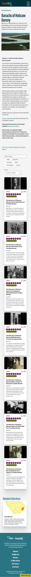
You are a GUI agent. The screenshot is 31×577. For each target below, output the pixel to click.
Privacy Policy (19, 573)
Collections (15, 561)
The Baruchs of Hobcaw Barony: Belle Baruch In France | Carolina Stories (14, 337)
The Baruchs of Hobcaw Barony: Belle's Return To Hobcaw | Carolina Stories (14, 381)
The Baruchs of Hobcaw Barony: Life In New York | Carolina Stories (14, 246)
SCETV (10, 537)
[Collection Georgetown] (15, 507)
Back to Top (24, 575)
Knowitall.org (7, 3)
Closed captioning (7, 118)
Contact (15, 567)
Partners (15, 6)
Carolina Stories (6, 10)
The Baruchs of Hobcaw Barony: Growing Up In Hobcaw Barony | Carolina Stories (14, 291)
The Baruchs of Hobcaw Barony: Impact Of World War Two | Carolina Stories (15, 426)
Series (15, 558)
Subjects (15, 554)
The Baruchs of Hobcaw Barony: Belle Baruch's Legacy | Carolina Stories (14, 470)
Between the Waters (13, 126)
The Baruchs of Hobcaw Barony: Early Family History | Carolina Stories (15, 202)
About (15, 551)
